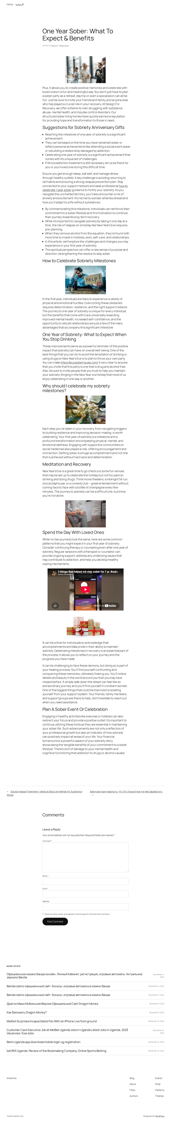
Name (45, 876)
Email (45, 888)
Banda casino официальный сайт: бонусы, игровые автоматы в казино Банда (58, 986)
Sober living (64, 45)
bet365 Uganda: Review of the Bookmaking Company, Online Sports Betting (56, 1050)
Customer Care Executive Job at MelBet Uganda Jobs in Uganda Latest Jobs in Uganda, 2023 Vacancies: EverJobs (67, 1031)
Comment (47, 841)
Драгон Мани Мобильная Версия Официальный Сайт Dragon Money (52, 1003)
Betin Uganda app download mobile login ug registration (43, 1042)
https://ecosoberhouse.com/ (79, 362)
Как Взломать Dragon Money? (26, 1012)
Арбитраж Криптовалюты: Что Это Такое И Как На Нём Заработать (126, 791)
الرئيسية (19, 4)
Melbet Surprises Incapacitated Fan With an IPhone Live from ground (52, 1021)
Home (10, 4)
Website (45, 901)
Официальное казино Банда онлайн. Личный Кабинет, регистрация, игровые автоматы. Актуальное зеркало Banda (74, 975)
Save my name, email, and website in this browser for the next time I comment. (77, 914)
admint (54, 45)
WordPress (159, 1116)
